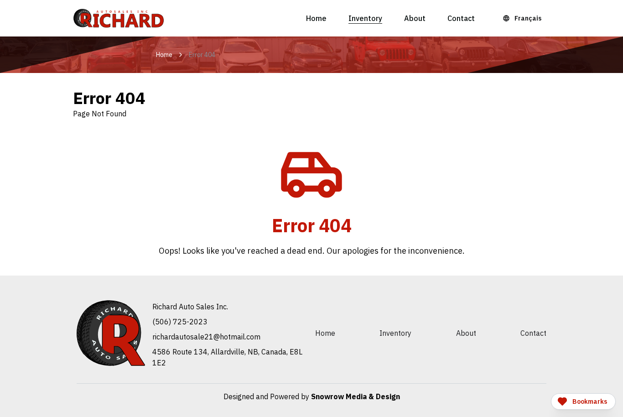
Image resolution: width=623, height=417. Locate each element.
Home (316, 18)
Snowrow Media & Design (355, 396)
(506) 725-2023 (180, 321)
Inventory (365, 18)
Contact (461, 18)
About (415, 18)
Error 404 (202, 55)
